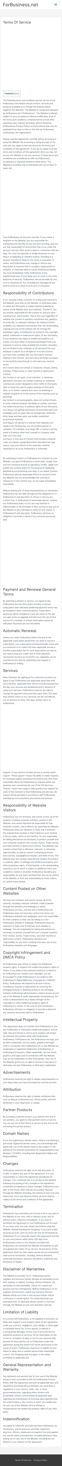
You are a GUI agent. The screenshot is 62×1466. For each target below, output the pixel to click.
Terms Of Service (23, 1460)
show (16, 94)
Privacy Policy (40, 1460)
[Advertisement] (31, 58)
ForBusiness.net (20, 4)
